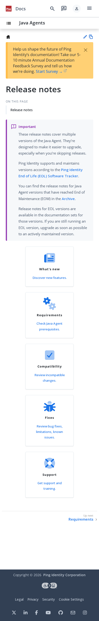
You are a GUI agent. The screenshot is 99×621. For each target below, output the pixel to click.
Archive (68, 198)
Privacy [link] (32, 599)
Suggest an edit (85, 36)
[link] (9, 9)
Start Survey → (49, 71)
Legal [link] (19, 599)
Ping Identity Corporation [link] (64, 575)
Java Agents (32, 23)
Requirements (80, 519)
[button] (77, 9)
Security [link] (48, 599)
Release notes (21, 110)
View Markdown (91, 36)
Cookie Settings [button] (71, 599)
